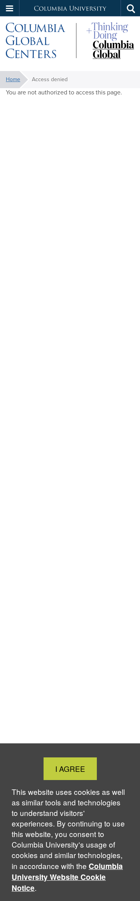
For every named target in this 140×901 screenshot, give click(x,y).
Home (13, 79)
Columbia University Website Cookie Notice (67, 877)
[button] (9, 8)
